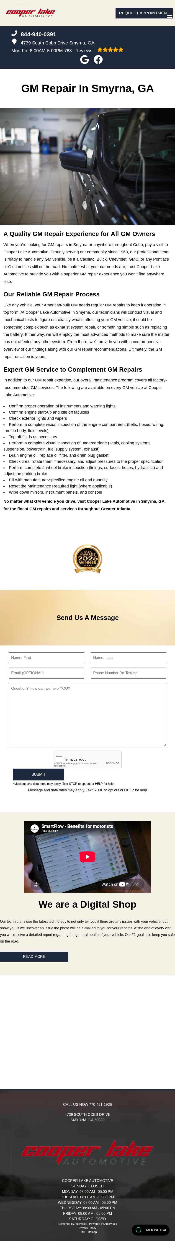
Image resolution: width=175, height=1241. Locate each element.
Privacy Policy (87, 1228)
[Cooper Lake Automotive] (30, 13)
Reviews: (79, 50)
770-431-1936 (100, 1104)
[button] (84, 59)
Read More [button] (34, 957)
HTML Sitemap (87, 1232)
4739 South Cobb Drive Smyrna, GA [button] (57, 42)
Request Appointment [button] (144, 13)
